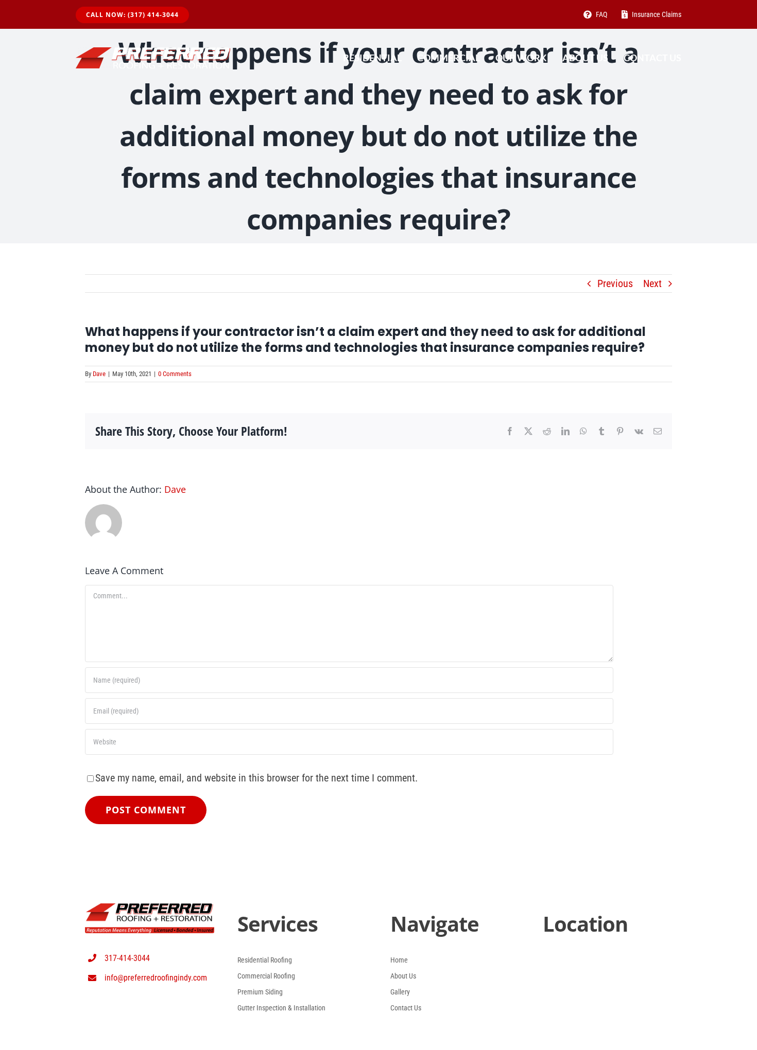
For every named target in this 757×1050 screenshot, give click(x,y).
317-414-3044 (127, 958)
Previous (615, 283)
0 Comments (175, 374)
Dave (99, 374)
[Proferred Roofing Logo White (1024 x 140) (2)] (153, 52)
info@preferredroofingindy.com (156, 978)
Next (652, 283)
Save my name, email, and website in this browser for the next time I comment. (256, 778)
